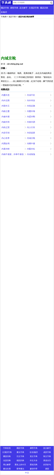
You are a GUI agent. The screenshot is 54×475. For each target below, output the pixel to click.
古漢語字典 (34, 8)
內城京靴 (31, 138)
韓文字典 (47, 456)
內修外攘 (6, 117)
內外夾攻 (31, 100)
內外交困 (6, 100)
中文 (27, 473)
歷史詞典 (33, 464)
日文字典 (20, 456)
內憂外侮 (31, 111)
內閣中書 (31, 143)
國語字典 (5, 8)
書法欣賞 (7, 469)
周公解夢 (7, 464)
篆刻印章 (33, 469)
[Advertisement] (27, 36)
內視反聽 (31, 106)
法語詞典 (7, 460)
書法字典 (20, 452)
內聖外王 (6, 106)
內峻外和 (6, 122)
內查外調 (31, 122)
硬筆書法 (20, 469)
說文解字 (23, 8)
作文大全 (33, 460)
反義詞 (4, 12)
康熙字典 (14, 8)
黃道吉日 (47, 460)
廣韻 (47, 469)
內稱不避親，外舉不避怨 (13, 154)
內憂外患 (6, 95)
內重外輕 (6, 149)
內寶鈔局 (6, 143)
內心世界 (6, 138)
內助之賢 (6, 127)
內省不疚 (31, 95)
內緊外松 (31, 149)
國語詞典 (44, 8)
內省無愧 (31, 154)
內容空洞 (6, 133)
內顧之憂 (6, 111)
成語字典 (12, 17)
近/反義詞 (34, 452)
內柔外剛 (31, 117)
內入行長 (31, 127)
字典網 (3, 17)
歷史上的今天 (20, 464)
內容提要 (31, 133)
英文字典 (33, 456)
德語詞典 (20, 460)
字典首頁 (7, 448)
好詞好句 (47, 464)
